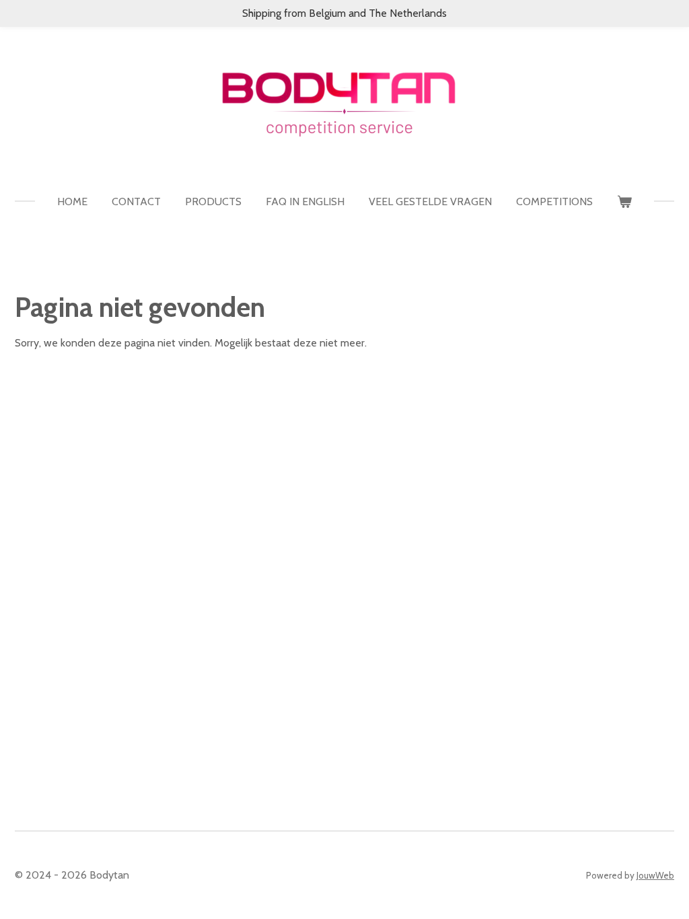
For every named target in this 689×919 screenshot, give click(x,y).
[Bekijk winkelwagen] (624, 201)
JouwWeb (655, 875)
